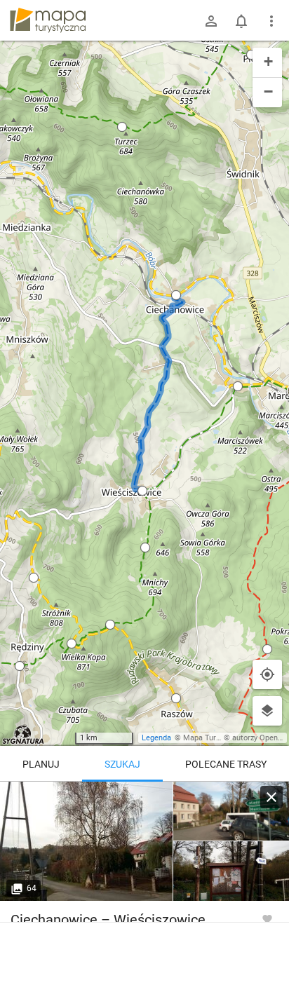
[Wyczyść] (271, 797)
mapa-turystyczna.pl (47, 20)
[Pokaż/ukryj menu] (271, 21)
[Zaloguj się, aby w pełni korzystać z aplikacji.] (267, 918)
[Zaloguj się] (211, 21)
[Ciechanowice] (86, 841)
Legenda (156, 737)
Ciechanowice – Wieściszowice (108, 919)
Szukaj (122, 764)
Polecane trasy (226, 764)
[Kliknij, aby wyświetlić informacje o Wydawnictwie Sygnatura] (23, 735)
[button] (34, 578)
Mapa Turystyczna (214, 737)
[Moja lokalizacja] (267, 674)
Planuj (41, 764)
